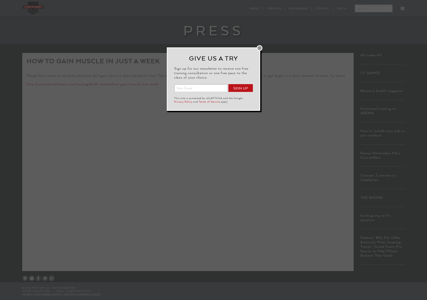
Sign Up (240, 88)
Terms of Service (209, 101)
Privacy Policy (183, 101)
